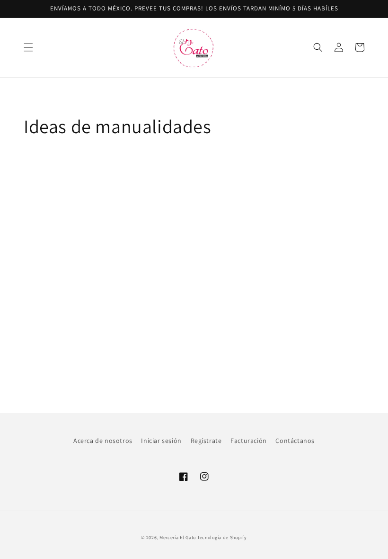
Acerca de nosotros (102, 440)
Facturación (248, 440)
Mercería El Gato (177, 537)
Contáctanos (295, 440)
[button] (28, 47)
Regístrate (206, 440)
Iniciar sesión (161, 440)
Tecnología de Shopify (222, 537)
